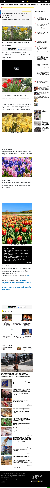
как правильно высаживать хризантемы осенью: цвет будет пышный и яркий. (16, 282)
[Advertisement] (17, 141)
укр (1, 1)
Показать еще (28, 262)
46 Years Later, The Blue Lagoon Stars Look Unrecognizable (17, 323)
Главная (2, 4)
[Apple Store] (34, 481)
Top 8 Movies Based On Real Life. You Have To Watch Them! (27, 337)
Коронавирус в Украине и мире (22, 7)
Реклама (13, 479)
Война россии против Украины (9, 7)
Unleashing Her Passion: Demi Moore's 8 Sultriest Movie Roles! (43, 93)
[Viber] (40, 1)
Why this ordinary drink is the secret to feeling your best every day (43, 104)
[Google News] (41, 476)
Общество (33, 4)
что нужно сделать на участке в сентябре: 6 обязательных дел (16, 277)
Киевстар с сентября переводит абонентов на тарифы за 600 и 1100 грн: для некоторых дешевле (16, 257)
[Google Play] (40, 481)
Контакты (21, 479)
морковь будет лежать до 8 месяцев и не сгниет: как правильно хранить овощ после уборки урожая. (17, 287)
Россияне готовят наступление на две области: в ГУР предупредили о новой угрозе (15, 260)
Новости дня (31, 7)
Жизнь (25, 4)
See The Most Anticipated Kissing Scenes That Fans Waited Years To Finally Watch (27, 324)
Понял (49, 486)
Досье (6, 4)
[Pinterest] (46, 1)
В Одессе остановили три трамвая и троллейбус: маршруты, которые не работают (16, 251)
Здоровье (42, 4)
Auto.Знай (21, 4)
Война (29, 4)
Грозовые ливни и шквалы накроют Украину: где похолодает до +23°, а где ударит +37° (17, 254)
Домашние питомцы (13, 4)
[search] (49, 2)
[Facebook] (26, 39)
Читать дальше (17, 467)
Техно (38, 4)
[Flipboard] (44, 1)
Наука (47, 4)
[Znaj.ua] (25, 1)
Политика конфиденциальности (6, 479)
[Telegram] (39, 1)
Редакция (17, 479)
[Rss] (42, 1)
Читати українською (27, 11)
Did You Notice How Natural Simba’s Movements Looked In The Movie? (43, 100)
